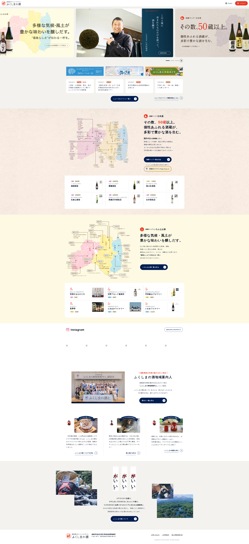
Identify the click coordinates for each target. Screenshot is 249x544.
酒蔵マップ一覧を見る (153, 159)
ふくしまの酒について (120, 519)
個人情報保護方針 (177, 535)
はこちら (164, 169)
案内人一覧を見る (148, 400)
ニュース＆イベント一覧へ (122, 99)
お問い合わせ (155, 535)
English (230, 3)
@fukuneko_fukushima (172, 329)
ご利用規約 (165, 535)
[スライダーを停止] (181, 60)
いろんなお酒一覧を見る (151, 267)
